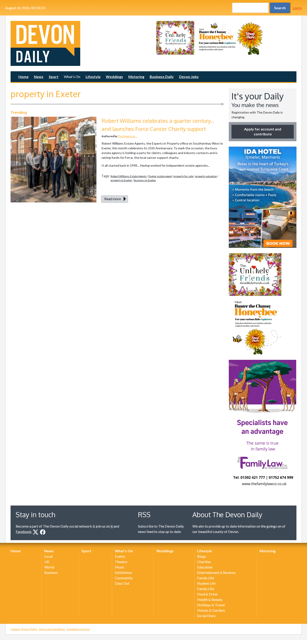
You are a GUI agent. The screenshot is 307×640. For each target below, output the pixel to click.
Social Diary (206, 615)
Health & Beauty (209, 599)
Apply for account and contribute (262, 131)
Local (48, 556)
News (38, 76)
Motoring (136, 76)
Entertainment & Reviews (216, 572)
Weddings (114, 76)
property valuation (206, 176)
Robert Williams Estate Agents (129, 176)
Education (205, 567)
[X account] (35, 532)
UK (46, 561)
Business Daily (162, 76)
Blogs (201, 556)
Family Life (205, 578)
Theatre (121, 561)
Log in (297, 8)
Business (51, 572)
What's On (72, 76)
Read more (112, 199)
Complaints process (78, 629)
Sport (53, 76)
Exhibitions (123, 572)
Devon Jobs (189, 76)
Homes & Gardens (211, 610)
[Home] (81, 43)
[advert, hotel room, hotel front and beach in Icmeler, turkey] (262, 197)
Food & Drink (207, 594)
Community (124, 578)
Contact (15, 629)
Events (120, 556)
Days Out (122, 583)
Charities (204, 561)
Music (120, 567)
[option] (226, 38)
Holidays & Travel (211, 605)
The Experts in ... (127, 136)
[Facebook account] (42, 532)
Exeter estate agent (160, 176)
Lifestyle (93, 76)
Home (23, 76)
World (49, 567)
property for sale (183, 176)
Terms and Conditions (52, 629)
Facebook (23, 531)
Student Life (206, 583)
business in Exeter (145, 180)
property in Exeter (121, 180)
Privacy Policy (29, 629)
